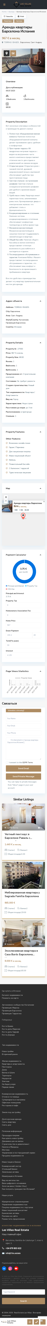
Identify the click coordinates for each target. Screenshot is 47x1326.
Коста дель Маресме (11, 1029)
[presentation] (7, 63)
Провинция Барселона (15, 323)
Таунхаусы (6, 1075)
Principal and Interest (15, 593)
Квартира (7, 21)
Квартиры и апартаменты (13, 1064)
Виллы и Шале (8, 1072)
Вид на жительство (10, 1180)
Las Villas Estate (11, 1322)
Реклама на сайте (10, 1216)
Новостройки (7, 1051)
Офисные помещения (11, 1102)
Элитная (5, 1081)
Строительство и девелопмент (15, 1144)
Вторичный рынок (10, 1054)
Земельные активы (10, 1172)
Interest (9, 651)
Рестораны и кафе (10, 1105)
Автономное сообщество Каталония (18, 1005)
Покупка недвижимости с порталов (17, 1207)
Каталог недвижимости (12, 995)
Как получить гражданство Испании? (18, 1189)
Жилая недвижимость (11, 1061)
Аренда (11, 12)
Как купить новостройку (12, 1138)
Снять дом (6, 1125)
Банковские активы (10, 1213)
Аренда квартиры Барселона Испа (28, 504)
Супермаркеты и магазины (13, 1099)
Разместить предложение (13, 1219)
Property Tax (11, 601)
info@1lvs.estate (13, 1253)
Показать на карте (10, 998)
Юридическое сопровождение (15, 1201)
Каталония (23, 320)
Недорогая (6, 1078)
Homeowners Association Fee (18, 611)
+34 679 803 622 (13, 1248)
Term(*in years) (12, 641)
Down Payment (12, 631)
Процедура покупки (10, 1135)
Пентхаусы (7, 1067)
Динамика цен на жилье (12, 1141)
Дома (4, 1070)
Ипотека (5, 1150)
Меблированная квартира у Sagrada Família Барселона (22, 894)
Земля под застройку (11, 1112)
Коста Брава (7, 1026)
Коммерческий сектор (11, 1166)
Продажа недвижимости (13, 1155)
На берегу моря (8, 1084)
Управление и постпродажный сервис (18, 1153)
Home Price (10, 621)
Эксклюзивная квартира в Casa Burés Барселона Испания (21, 953)
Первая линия (8, 1087)
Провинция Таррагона (11, 1013)
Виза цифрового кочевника (14, 1183)
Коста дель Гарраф (10, 1032)
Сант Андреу (36, 42)
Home (4, 12)
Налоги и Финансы (10, 1147)
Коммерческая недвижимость (15, 1094)
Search (23, 1301)
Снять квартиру (9, 1122)
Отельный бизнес (9, 1169)
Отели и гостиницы (10, 1097)
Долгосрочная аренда (11, 1119)
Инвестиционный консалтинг (15, 1210)
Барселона (25, 42)
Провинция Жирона (10, 1008)
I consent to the (21, 763)
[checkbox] (7, 763)
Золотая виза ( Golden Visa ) (14, 1186)
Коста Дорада (8, 1035)
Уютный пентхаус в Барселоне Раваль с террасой (17, 836)
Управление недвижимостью (14, 1204)
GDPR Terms (27, 762)
